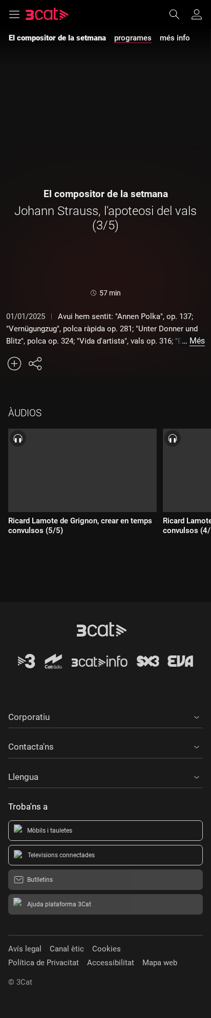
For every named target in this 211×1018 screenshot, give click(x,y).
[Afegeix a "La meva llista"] (14, 363)
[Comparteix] (35, 363)
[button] (105, 715)
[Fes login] (197, 14)
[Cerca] (179, 14)
